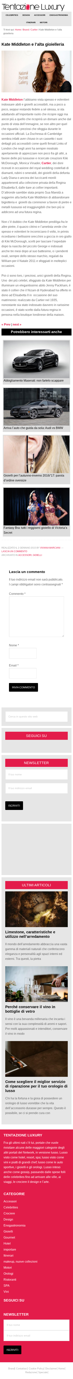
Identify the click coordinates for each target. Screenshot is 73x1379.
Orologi (8, 1273)
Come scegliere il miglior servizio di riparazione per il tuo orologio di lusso (36, 1086)
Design (8, 1219)
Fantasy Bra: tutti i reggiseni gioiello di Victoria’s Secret (35, 530)
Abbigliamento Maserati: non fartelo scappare (34, 380)
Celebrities (11, 1207)
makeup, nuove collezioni (20, 1261)
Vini (6, 1291)
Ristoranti (10, 1279)
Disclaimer (51, 1368)
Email (14, 665)
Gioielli (37, 555)
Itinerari (8, 1255)
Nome (14, 645)
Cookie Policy (36, 1368)
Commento (17, 593)
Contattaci (21, 1368)
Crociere (9, 1213)
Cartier (34, 29)
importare (10, 1249)
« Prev (5, 324)
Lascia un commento (14, 551)
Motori (8, 1267)
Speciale (43, 1372)
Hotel (7, 1243)
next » (17, 324)
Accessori (25, 555)
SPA (7, 1285)
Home (61, 1368)
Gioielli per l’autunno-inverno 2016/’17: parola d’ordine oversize (34, 478)
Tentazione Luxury (36, 7)
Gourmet (9, 1237)
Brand (26, 29)
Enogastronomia (14, 1225)
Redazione (31, 1372)
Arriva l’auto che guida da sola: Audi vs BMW (33, 428)
